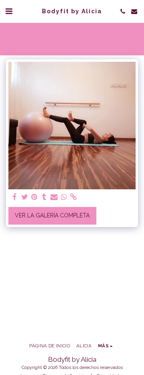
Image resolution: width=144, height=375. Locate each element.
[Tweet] (24, 197)
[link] (73, 197)
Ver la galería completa (52, 215)
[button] (9, 11)
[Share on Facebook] (14, 197)
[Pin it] (34, 197)
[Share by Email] (54, 197)
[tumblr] (44, 197)
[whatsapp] (64, 197)
